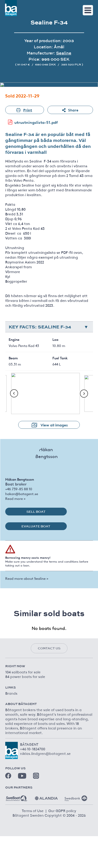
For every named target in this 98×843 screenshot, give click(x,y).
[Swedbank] (75, 796)
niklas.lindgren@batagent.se (45, 753)
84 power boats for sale (25, 676)
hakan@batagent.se (21, 493)
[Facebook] (8, 776)
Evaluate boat (35, 526)
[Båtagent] (11, 8)
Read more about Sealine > (26, 578)
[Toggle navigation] (88, 10)
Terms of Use (33, 810)
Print (27, 109)
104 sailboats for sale (23, 672)
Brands (11, 693)
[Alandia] (46, 796)
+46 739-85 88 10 (18, 488)
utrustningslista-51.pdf (36, 122)
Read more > (15, 498)
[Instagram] (36, 776)
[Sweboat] (16, 796)
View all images (54, 424)
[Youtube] (22, 776)
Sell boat (36, 511)
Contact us (49, 648)
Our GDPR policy (62, 810)
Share (73, 109)
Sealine (63, 53)
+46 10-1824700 (32, 748)
